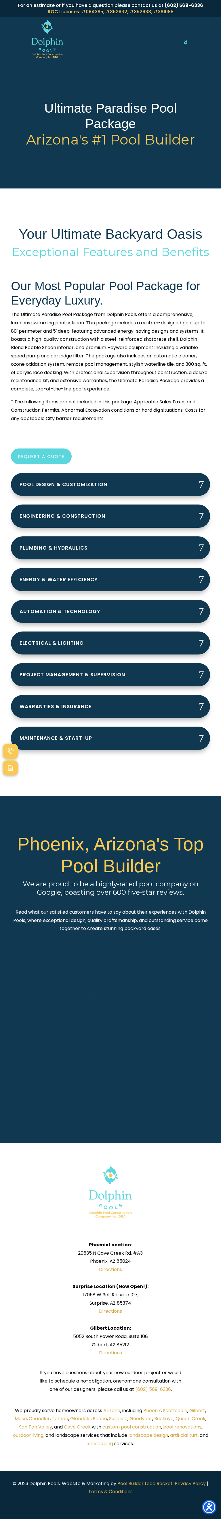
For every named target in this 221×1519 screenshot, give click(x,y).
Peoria (100, 1418)
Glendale (80, 1418)
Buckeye (164, 1418)
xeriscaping (100, 1443)
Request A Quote (41, 456)
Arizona (111, 1410)
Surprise (118, 1418)
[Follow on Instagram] (116, 1503)
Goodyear (140, 1418)
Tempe (60, 1418)
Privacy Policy (190, 1483)
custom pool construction (131, 1427)
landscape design (148, 1435)
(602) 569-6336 (153, 1389)
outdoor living (28, 1435)
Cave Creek (77, 1427)
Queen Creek (190, 1418)
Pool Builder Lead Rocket (145, 1483)
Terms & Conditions (110, 1491)
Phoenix (152, 1410)
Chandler (39, 1418)
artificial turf (184, 1435)
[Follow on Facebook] (104, 1503)
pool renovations (182, 1427)
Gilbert (197, 1410)
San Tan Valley (35, 1427)
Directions (110, 1269)
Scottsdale (175, 1410)
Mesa (21, 1418)
